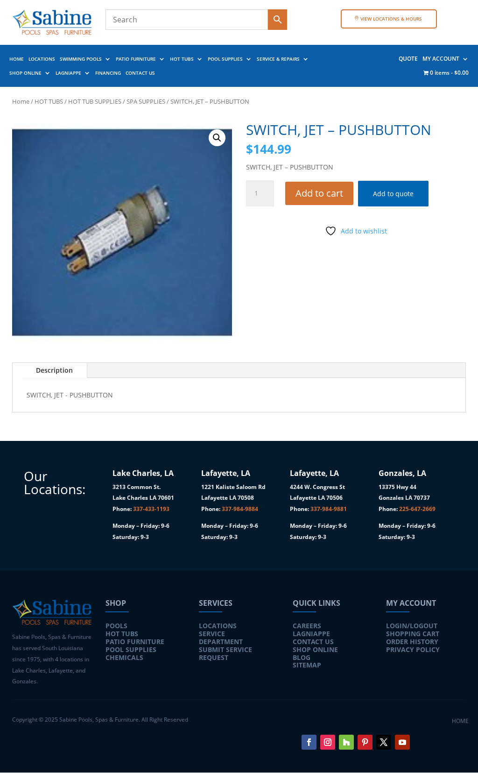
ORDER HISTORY (412, 641)
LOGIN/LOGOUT (411, 625)
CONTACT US (140, 73)
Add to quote (393, 193)
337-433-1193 (151, 509)
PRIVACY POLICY (413, 649)
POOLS (116, 625)
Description (54, 370)
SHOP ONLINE (25, 73)
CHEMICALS (124, 657)
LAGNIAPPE (68, 73)
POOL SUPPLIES (225, 59)
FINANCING (108, 73)
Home (20, 101)
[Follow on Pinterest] (365, 742)
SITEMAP (307, 664)
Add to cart (319, 193)
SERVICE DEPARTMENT (221, 637)
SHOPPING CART (412, 633)
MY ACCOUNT (440, 59)
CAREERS (307, 625)
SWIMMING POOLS (81, 59)
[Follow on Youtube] (402, 742)
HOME (16, 59)
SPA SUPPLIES (146, 101)
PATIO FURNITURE (136, 59)
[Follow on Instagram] (327, 742)
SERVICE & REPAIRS (278, 59)
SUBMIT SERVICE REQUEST (225, 653)
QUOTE (408, 59)
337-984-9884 (240, 509)
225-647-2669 (417, 509)
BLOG (301, 657)
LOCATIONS (41, 59)
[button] (217, 137)
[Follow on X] (383, 742)
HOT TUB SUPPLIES (94, 101)
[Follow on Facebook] (309, 742)
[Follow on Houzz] (346, 742)
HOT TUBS (182, 59)
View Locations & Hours (391, 18)
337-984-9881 (328, 509)
